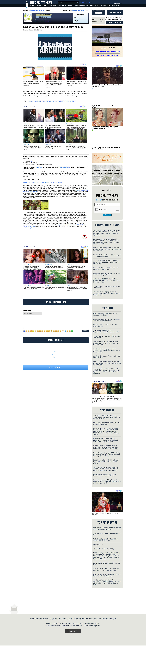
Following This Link (31, 228)
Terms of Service (74, 618)
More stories (48, 21)
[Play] (107, 36)
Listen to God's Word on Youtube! (107, 52)
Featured (32, 5)
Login (115, 3)
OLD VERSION (115, 12)
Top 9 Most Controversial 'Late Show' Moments (104, 106)
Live (87, 5)
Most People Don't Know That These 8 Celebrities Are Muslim (33, 126)
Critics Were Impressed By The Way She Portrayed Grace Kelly (105, 127)
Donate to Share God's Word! (107, 55)
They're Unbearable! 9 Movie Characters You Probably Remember (76, 267)
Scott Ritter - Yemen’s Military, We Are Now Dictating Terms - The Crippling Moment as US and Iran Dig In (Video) (107, 481)
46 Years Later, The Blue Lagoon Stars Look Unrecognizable (106, 148)
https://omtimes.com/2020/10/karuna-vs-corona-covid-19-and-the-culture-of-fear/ (52, 101)
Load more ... (56, 367)
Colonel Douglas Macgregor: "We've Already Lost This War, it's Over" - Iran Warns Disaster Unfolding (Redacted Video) (106, 454)
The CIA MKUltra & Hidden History (103, 549)
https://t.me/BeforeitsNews (101, 179)
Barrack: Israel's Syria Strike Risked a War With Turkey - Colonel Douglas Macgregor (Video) (105, 461)
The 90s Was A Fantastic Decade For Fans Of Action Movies (32, 148)
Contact (57, 618)
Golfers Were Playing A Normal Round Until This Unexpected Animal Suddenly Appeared (76, 127)
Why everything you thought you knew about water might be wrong (76, 148)
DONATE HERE (98, 13)
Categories (117, 5)
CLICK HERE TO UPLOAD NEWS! (114, 22)
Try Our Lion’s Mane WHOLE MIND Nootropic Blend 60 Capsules (42, 182)
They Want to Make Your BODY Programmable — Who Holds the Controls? (106, 331)
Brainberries (27, 123)
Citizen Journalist (64, 167)
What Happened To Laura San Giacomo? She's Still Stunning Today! (77, 288)
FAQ (51, 618)
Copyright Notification (89, 618)
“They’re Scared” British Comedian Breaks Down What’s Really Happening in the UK (106, 569)
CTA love (68, 144)
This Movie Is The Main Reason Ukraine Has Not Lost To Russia (106, 85)
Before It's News (41, 2)
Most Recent (103, 5)
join (32, 161)
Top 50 (96, 5)
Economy (39, 5)
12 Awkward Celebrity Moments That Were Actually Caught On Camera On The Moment (99, 399)
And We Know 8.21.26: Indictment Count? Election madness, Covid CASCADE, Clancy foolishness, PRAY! (106, 280)
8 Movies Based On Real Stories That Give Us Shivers (33, 287)
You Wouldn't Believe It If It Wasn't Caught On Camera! (54, 266)
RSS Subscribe (103, 618)
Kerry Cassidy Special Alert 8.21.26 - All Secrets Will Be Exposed (105, 314)
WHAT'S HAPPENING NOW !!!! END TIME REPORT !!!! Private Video (106, 268)
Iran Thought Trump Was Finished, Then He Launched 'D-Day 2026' (106, 423)
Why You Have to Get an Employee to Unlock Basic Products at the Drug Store (106, 575)
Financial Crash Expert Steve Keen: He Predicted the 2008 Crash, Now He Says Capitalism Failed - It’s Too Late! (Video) (105, 447)
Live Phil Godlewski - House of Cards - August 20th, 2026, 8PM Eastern (107, 255)
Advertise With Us (41, 618)
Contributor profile (39, 21)
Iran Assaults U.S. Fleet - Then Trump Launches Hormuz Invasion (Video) (104, 475)
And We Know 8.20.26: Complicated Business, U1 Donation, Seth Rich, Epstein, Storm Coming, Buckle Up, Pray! (106, 440)
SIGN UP (99, 200)
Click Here (39, 167)
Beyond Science (52, 5)
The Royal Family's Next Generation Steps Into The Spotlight (53, 127)
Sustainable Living (73, 5)
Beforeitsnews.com (37, 11)
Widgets (113, 618)
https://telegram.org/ (115, 173)
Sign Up (120, 3)
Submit (107, 215)
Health (44, 5)
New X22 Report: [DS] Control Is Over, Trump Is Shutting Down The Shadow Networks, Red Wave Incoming (107, 249)
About (32, 618)
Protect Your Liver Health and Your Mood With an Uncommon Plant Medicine (107, 528)
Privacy (63, 618)
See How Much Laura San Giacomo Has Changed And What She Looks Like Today (32, 267)
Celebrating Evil (98, 544)
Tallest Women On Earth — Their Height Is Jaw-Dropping (105, 514)
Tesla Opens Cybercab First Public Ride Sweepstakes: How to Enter (105, 539)
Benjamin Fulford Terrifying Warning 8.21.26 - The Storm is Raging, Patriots (106, 274)
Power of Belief (62, 5)
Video (91, 5)
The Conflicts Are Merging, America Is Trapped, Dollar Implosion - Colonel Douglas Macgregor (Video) (106, 293)
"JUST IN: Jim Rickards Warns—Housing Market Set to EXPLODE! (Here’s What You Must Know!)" (106, 262)
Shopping (110, 5)
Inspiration (82, 5)
